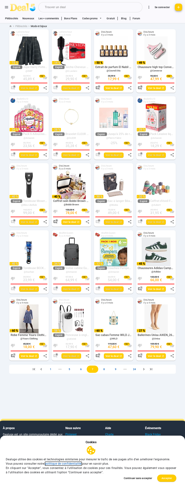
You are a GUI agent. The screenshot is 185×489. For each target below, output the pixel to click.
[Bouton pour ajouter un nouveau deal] (178, 7)
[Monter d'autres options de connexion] (148, 7)
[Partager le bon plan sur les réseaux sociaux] (45, 87)
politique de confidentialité (63, 463)
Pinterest (71, 434)
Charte (109, 434)
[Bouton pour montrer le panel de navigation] (6, 7)
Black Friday (153, 434)
